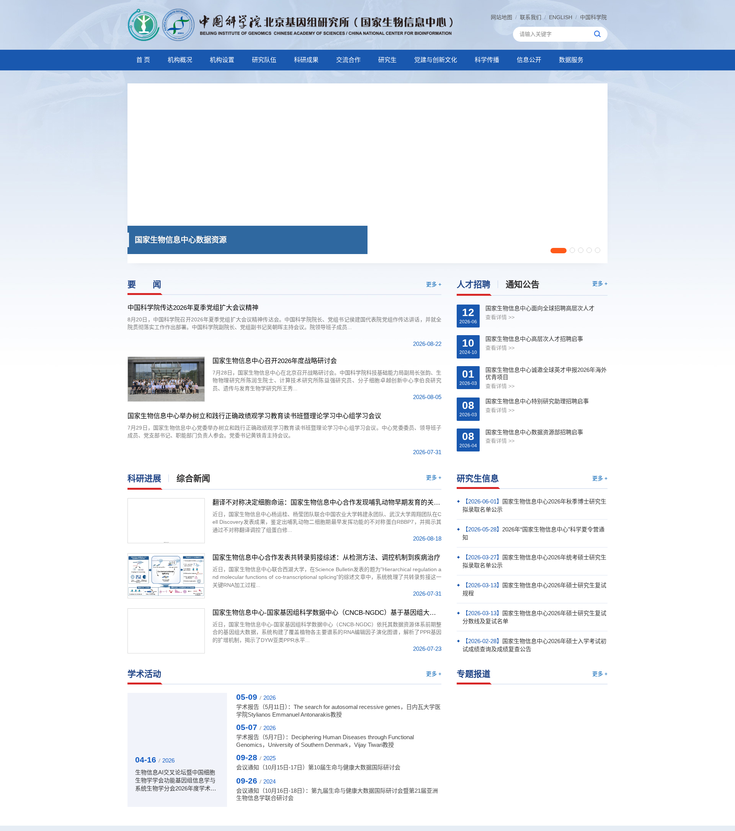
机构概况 (180, 60)
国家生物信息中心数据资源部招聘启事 (534, 432)
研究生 (387, 60)
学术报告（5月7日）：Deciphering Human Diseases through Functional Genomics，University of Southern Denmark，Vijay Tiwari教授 (325, 741)
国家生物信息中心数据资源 (181, 240)
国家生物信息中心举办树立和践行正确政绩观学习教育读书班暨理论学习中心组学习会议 (254, 416)
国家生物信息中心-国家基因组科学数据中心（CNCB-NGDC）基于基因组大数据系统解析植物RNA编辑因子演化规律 (326, 612)
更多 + (433, 284)
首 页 (143, 60)
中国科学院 (593, 17)
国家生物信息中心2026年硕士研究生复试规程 (534, 589)
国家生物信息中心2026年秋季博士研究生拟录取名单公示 (534, 505)
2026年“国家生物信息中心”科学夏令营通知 (533, 533)
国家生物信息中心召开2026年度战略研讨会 (274, 361)
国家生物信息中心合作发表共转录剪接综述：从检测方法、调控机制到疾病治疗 (326, 557)
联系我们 (530, 17)
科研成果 (306, 60)
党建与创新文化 (435, 60)
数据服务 (571, 60)
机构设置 (222, 60)
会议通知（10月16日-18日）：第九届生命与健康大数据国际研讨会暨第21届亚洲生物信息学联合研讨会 (337, 794)
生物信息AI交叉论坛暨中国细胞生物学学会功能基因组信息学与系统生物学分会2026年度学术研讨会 (175, 780)
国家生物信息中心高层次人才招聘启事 (534, 339)
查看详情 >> (499, 317)
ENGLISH (560, 17)
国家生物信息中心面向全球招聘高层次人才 (540, 308)
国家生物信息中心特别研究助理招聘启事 (537, 401)
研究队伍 (264, 60)
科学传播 (487, 60)
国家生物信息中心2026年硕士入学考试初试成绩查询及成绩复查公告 (534, 645)
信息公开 (529, 60)
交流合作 (348, 60)
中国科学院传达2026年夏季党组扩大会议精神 (192, 307)
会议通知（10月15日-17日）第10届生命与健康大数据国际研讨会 (318, 767)
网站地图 (501, 17)
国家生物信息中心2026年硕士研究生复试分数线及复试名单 (534, 617)
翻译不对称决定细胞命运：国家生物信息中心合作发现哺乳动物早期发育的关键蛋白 (326, 502)
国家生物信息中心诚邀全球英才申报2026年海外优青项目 (546, 374)
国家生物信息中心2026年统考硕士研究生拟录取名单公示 (534, 561)
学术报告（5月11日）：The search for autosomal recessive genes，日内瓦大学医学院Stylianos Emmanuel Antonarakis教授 (338, 711)
